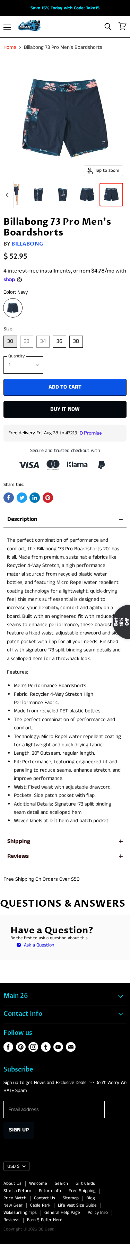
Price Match (14, 1198)
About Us (12, 1183)
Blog (90, 1198)
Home (9, 47)
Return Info (50, 1191)
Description (22, 519)
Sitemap (71, 1198)
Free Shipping (82, 1191)
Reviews (18, 856)
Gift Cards (85, 1183)
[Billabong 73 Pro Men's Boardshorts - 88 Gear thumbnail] (14, 195)
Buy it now (65, 409)
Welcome (38, 1183)
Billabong (27, 243)
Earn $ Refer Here (44, 1220)
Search (61, 1183)
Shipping (18, 841)
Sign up (19, 1130)
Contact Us (44, 1198)
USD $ (13, 1166)
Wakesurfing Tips (20, 1212)
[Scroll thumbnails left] (8, 195)
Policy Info (98, 1212)
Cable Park (40, 1205)
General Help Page (62, 1212)
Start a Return (17, 1191)
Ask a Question (38, 945)
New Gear (13, 1205)
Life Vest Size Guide (77, 1205)
